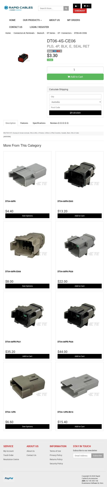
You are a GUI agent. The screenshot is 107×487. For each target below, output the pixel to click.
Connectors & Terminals (24, 33)
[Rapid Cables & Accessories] (18, 6)
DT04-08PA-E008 (13, 271)
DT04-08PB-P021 (13, 341)
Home (8, 33)
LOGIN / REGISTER (39, 27)
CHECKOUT (80, 10)
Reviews (54, 123)
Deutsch (40, 33)
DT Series (51, 33)
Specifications (39, 123)
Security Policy (56, 463)
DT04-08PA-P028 (65, 271)
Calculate (76, 112)
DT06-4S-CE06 (80, 33)
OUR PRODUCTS (31, 20)
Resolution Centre (11, 459)
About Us (31, 451)
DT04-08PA (10, 201)
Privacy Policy (56, 455)
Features (24, 123)
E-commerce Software (89, 483)
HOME (12, 20)
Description (11, 123)
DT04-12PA (10, 411)
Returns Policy (56, 459)
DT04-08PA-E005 (65, 201)
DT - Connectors (64, 33)
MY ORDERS (73, 20)
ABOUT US (54, 20)
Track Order (8, 455)
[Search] (66, 8)
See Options (27, 215)
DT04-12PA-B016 (65, 411)
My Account (8, 451)
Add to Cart (76, 76)
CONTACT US (15, 27)
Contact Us (31, 455)
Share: (50, 51)
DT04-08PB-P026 (65, 341)
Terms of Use (55, 451)
